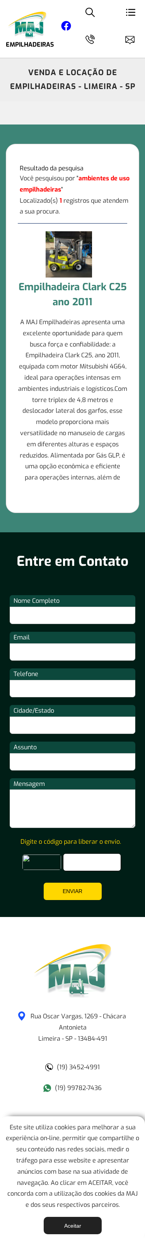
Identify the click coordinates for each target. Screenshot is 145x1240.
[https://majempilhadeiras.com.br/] (72, 995)
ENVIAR (72, 891)
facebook (66, 27)
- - (78, 1027)
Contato (133, 38)
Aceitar (72, 1226)
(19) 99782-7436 (78, 1088)
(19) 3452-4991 (78, 1067)
